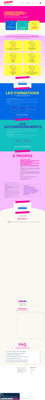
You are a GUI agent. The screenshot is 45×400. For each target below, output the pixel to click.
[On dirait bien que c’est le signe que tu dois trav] (25, 227)
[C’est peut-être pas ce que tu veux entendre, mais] (38, 260)
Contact (31, 373)
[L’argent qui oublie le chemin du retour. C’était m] (32, 262)
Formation (32, 369)
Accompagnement (32, 370)
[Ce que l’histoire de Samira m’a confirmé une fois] (7, 253)
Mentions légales (26, 398)
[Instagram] (40, 3)
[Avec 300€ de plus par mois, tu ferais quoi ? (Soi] (13, 241)
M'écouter (22, 309)
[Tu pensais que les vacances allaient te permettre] (19, 246)
